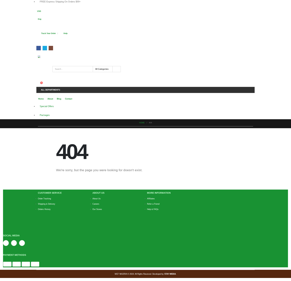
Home (41, 99)
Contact (68, 99)
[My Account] (39, 76)
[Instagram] (51, 48)
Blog (59, 99)
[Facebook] (38, 48)
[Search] (117, 69)
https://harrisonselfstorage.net (161, 225)
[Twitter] (45, 48)
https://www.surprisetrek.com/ (161, 221)
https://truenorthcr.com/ (183, 218)
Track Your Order (48, 33)
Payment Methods (14, 255)
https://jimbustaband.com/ (159, 218)
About (50, 99)
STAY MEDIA (170, 274)
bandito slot (181, 225)
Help (65, 33)
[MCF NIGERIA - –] (48, 59)
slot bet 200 (152, 228)
